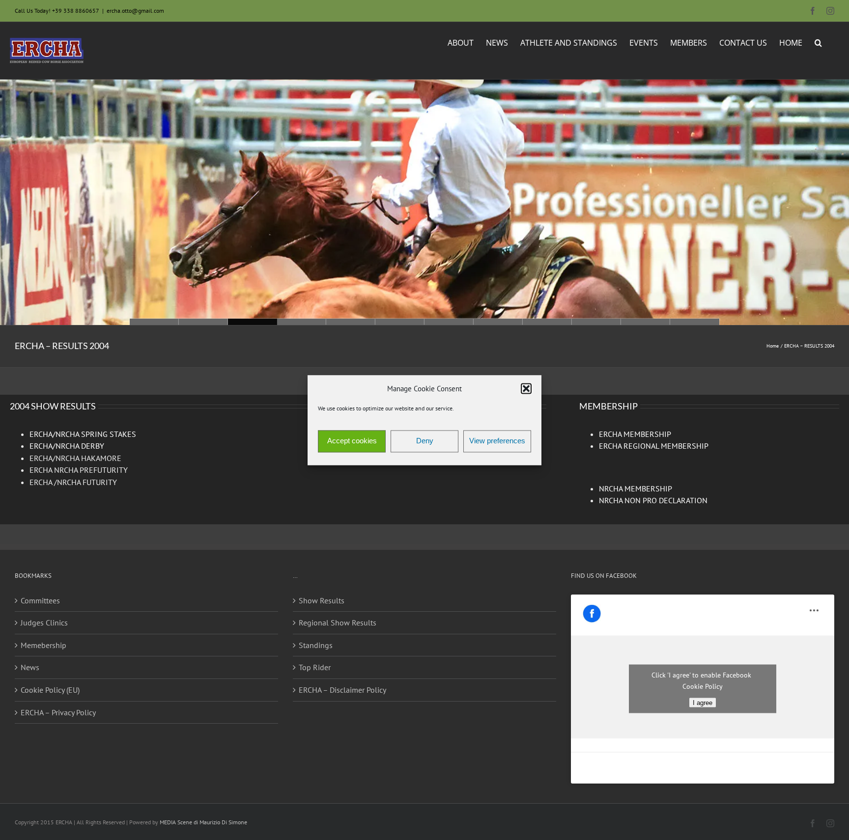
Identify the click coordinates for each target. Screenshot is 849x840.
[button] (526, 389)
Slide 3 (596, 322)
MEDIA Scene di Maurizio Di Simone (203, 822)
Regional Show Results (337, 622)
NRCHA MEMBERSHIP (635, 488)
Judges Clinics (44, 622)
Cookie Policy (702, 686)
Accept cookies (352, 441)
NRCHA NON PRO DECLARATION (653, 500)
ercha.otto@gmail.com (135, 10)
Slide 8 (350, 322)
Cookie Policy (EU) (50, 690)
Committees (40, 600)
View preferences (497, 441)
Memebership (43, 645)
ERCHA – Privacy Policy (58, 712)
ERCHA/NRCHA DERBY (66, 446)
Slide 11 (203, 322)
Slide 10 (252, 322)
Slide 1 (694, 322)
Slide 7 (399, 322)
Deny (424, 441)
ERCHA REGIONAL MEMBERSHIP (653, 446)
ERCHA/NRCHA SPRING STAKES (82, 434)
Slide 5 (498, 322)
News (30, 667)
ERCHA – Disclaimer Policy (342, 690)
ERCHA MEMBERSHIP (635, 434)
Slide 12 (154, 322)
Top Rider (315, 667)
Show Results (321, 600)
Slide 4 (547, 322)
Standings (316, 645)
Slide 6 (449, 322)
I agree (702, 702)
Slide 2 (645, 322)
